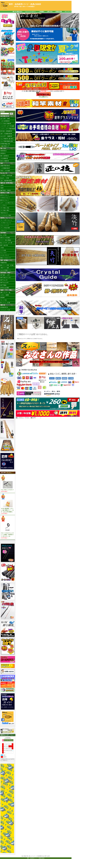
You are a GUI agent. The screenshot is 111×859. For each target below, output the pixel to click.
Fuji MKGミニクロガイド (7, 489)
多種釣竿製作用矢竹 (5, 165)
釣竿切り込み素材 (4, 287)
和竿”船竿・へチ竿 (5, 275)
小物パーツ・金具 (4, 267)
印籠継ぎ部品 (3, 262)
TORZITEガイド (4, 212)
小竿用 (2, 247)
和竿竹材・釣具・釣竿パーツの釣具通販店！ (22, 6)
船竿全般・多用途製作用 (6, 131)
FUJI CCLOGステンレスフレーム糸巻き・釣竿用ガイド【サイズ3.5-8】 (7, 534)
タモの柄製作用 (4, 158)
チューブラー (3, 252)
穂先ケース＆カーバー (5, 257)
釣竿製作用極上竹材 (5, 143)
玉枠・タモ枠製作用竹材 (6, 133)
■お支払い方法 (22, 418)
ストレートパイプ (4, 225)
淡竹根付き (3, 153)
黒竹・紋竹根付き (4, 155)
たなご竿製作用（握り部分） (7, 138)
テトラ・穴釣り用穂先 (5, 240)
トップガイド (3, 205)
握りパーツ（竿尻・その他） (7, 265)
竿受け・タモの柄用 (5, 170)
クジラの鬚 (3, 250)
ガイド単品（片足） (5, 207)
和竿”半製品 (3, 285)
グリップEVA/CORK (5, 227)
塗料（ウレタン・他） (5, 292)
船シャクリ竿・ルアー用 (6, 242)
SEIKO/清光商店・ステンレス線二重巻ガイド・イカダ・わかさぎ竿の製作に (7, 510)
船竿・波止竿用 (4, 245)
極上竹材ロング (5, 146)
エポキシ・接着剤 (4, 295)
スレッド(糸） (3, 300)
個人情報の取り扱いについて (28, 856)
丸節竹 (2, 185)
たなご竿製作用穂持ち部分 (6, 141)
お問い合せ (49, 11)
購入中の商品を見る (17, 11)
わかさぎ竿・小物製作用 (6, 136)
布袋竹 (2, 187)
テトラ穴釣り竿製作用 (5, 123)
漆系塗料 (2, 297)
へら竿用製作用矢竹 (5, 168)
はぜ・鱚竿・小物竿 (5, 118)
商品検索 (2, 111)
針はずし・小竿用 (4, 178)
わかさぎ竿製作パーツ (5, 270)
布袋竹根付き (3, 150)
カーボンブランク (4, 255)
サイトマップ (68, 11)
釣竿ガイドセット (4, 195)
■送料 (35, 418)
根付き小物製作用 (4, 160)
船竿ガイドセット (4, 200)
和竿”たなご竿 (3, 280)
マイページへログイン (30, 11)
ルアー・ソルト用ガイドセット (7, 202)
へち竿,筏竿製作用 (5, 121)
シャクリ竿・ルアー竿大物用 (7, 126)
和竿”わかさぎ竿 (4, 282)
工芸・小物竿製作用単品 (6, 180)
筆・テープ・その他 (5, 302)
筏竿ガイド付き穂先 (5, 237)
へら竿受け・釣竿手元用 (6, 175)
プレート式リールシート (6, 220)
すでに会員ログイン (43, 96)
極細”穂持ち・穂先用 (5, 190)
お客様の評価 (58, 11)
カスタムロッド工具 (5, 310)
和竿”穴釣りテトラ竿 (5, 277)
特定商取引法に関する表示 (43, 856)
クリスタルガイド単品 (5, 215)
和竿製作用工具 (4, 307)
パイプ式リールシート (5, 222)
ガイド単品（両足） (5, 210)
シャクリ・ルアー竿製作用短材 (7, 128)
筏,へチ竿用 (3, 235)
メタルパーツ (3, 230)
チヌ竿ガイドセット (5, 197)
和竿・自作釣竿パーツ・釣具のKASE (25, 4)
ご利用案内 (41, 11)
